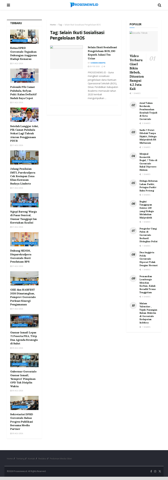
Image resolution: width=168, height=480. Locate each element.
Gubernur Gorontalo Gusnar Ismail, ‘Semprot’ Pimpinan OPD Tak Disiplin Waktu (23, 379)
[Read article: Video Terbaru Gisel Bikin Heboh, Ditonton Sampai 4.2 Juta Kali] (144, 41)
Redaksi (42, 458)
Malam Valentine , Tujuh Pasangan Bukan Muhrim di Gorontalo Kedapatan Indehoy (148, 313)
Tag (60, 24)
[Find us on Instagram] (155, 471)
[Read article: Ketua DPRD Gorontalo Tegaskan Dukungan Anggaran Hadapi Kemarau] (24, 37)
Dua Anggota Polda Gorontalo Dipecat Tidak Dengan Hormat (148, 259)
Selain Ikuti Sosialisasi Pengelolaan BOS (82, 24)
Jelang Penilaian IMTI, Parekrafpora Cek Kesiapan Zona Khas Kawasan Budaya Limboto (22, 176)
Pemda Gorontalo (23, 79)
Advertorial (20, 40)
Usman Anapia (98, 62)
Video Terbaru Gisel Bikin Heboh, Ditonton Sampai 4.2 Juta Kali (137, 72)
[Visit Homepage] (84, 5)
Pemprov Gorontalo (24, 161)
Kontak (31, 458)
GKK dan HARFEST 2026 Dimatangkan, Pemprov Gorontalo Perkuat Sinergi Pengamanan (23, 297)
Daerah (17, 119)
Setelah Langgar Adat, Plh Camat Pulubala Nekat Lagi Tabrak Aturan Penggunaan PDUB (24, 133)
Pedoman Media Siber (61, 458)
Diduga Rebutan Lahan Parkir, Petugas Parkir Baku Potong (148, 185)
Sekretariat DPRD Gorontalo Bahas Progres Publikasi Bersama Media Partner (21, 422)
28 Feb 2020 (94, 66)
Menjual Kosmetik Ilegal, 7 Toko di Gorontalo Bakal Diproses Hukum (148, 161)
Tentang (20, 458)
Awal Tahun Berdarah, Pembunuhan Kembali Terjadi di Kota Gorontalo (148, 111)
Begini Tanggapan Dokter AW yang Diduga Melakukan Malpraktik (146, 209)
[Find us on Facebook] (151, 471)
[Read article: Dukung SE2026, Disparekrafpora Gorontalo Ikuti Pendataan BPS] (24, 239)
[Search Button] (159, 5)
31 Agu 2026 (17, 63)
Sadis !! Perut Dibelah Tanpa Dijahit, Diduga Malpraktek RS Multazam (148, 136)
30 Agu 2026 (17, 348)
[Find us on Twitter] (159, 471)
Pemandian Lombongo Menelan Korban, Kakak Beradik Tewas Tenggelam (147, 284)
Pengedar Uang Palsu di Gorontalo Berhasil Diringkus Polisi (148, 235)
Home (53, 24)
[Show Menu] (8, 5)
